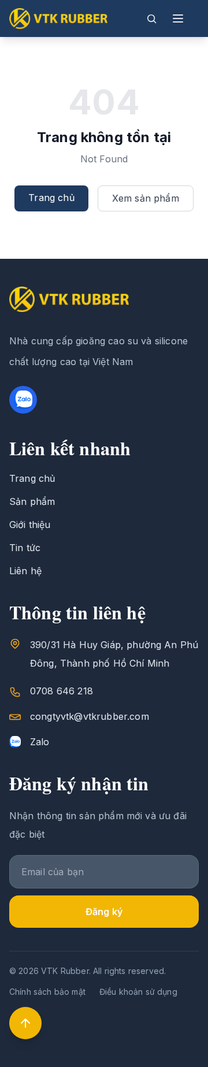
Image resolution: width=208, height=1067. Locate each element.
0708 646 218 (61, 691)
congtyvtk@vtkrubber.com (89, 716)
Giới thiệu (30, 524)
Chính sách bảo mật (47, 992)
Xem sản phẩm (145, 198)
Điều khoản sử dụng (138, 992)
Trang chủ (51, 197)
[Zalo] (23, 400)
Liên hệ (25, 571)
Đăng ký (104, 911)
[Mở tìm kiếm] (151, 18)
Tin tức (24, 547)
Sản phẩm (32, 501)
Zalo (40, 742)
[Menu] (178, 18)
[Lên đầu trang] (25, 1023)
